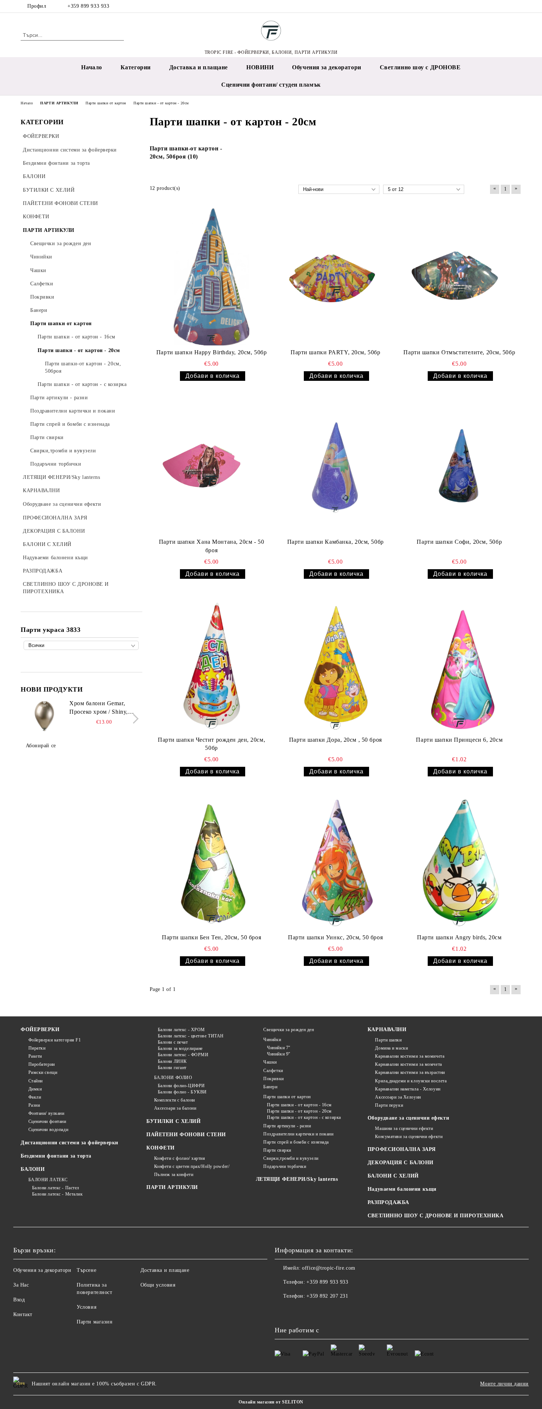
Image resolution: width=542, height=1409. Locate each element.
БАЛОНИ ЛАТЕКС (48, 1179)
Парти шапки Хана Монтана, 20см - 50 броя (211, 546)
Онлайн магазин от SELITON (271, 1402)
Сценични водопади (48, 1129)
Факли (34, 1097)
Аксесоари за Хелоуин (398, 1097)
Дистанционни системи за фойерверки (69, 1142)
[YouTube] (517, 6)
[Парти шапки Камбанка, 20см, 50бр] (335, 466)
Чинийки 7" (279, 1047)
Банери (270, 1086)
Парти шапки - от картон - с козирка (304, 1117)
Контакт (22, 1314)
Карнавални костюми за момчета (408, 1064)
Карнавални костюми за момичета (409, 1056)
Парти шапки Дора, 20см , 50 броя (335, 740)
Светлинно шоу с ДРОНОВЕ (420, 67)
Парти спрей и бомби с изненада (296, 1142)
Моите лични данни (504, 1384)
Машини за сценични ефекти (404, 1128)
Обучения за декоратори (326, 67)
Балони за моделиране (180, 1048)
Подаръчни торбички (284, 1166)
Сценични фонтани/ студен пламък (270, 84)
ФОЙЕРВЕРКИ (40, 1029)
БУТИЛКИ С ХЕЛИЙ (173, 1121)
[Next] (134, 719)
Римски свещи (42, 1072)
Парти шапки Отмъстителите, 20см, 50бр (459, 352)
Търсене (86, 1270)
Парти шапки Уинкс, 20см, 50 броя (335, 937)
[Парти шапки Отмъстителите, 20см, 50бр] (459, 276)
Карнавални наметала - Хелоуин (407, 1089)
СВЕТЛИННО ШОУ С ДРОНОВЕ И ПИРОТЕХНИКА (436, 1215)
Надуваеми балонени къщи (402, 1189)
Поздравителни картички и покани (298, 1134)
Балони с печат (173, 1042)
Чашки (270, 1062)
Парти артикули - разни (287, 1125)
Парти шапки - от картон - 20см (299, 1111)
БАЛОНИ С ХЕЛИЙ (393, 1176)
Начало (91, 67)
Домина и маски (391, 1048)
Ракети (35, 1056)
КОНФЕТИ (160, 1148)
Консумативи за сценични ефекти (408, 1136)
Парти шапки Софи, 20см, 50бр (459, 542)
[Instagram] (506, 6)
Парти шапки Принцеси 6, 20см (459, 740)
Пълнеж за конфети (173, 1174)
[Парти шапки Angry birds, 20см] (459, 861)
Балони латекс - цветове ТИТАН (191, 1036)
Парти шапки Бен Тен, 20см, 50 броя (211, 937)
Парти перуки (389, 1105)
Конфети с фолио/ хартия (179, 1158)
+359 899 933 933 (88, 6)
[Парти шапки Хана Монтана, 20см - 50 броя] (211, 466)
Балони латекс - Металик (57, 1194)
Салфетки (273, 1070)
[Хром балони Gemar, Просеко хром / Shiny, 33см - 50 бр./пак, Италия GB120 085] (44, 716)
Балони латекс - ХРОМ (181, 1029)
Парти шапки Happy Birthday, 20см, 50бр (211, 352)
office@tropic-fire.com (328, 1268)
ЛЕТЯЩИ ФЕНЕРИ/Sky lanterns (297, 1179)
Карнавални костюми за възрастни (410, 1072)
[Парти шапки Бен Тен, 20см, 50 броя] (211, 862)
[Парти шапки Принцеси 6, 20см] (459, 664)
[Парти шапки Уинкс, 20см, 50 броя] (335, 861)
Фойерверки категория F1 (54, 1040)
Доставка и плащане (198, 67)
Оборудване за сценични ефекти (408, 1118)
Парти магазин (94, 1322)
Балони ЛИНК (172, 1061)
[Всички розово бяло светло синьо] (81, 645)
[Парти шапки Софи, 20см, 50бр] (459, 466)
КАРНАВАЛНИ (387, 1029)
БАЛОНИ (33, 1169)
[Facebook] (495, 6)
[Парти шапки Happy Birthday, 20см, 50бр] (211, 276)
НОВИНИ (260, 67)
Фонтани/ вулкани (46, 1113)
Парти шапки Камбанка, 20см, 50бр (335, 542)
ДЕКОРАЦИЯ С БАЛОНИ (401, 1162)
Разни (34, 1105)
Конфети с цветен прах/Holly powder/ (191, 1166)
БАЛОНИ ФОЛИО (173, 1077)
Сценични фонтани (47, 1121)
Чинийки (272, 1039)
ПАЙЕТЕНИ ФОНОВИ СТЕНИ (186, 1134)
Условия (86, 1307)
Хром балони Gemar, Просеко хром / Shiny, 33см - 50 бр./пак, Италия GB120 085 (103, 708)
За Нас (21, 1285)
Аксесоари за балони (175, 1108)
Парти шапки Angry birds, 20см (459, 937)
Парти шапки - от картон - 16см (299, 1104)
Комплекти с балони (174, 1100)
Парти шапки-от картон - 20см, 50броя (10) (186, 152)
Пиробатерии (41, 1064)
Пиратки (36, 1048)
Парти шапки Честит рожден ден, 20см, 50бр (211, 744)
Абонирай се (41, 745)
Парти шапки (388, 1040)
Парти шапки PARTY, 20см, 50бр (335, 352)
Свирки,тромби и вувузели (290, 1158)
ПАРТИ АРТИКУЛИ (172, 1187)
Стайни (35, 1080)
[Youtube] (313, 1311)
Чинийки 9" (279, 1054)
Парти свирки (277, 1150)
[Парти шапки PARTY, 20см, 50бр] (335, 276)
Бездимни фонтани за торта (56, 1156)
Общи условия (158, 1285)
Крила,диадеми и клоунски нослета (411, 1080)
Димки (35, 1089)
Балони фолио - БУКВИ (182, 1092)
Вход (19, 1299)
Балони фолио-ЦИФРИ (181, 1085)
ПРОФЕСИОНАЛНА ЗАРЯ (402, 1149)
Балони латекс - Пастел (55, 1187)
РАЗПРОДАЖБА (388, 1202)
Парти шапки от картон (287, 1096)
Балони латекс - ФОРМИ (183, 1054)
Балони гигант (172, 1067)
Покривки (273, 1078)
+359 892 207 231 (327, 1296)
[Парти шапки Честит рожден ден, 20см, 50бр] (211, 664)
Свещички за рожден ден (288, 1029)
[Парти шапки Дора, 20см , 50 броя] (335, 664)
